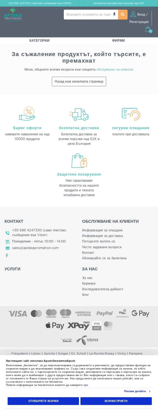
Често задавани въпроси (102, 247)
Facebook (7, 256)
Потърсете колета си (98, 241)
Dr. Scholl (78, 353)
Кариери (88, 283)
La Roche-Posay (101, 353)
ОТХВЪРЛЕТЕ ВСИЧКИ (43, 401)
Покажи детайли (135, 391)
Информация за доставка (102, 236)
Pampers (135, 353)
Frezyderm (20, 353)
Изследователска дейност (102, 289)
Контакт (88, 252)
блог (85, 294)
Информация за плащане (102, 230)
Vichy (121, 353)
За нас (87, 278)
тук (86, 385)
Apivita (49, 353)
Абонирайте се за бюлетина (104, 258)
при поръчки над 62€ (118, 3)
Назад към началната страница (79, 81)
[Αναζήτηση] (123, 15)
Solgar (63, 353)
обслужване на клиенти (114, 69)
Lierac (36, 353)
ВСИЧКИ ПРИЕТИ (116, 401)
